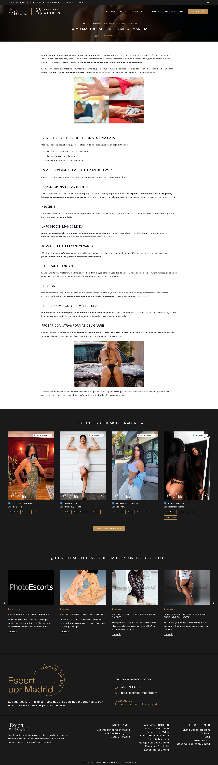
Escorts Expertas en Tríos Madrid (83, 614)
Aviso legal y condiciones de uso (123, 762)
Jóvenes (37, 512)
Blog (207, 737)
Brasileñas (66, 512)
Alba (170, 503)
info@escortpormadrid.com (139, 693)
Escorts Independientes (154, 736)
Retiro (130, 512)
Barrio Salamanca (81, 512)
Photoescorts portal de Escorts (30, 614)
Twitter (205, 733)
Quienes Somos (200, 740)
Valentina (121, 503)
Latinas (150, 512)
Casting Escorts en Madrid (193, 744)
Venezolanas (171, 517)
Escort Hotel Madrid (156, 750)
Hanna (67, 503)
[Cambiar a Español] (208, 3)
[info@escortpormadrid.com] (118, 693)
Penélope (17, 503)
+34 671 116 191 (131, 687)
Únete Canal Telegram (196, 730)
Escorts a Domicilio (157, 746)
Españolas (26, 512)
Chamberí (14, 512)
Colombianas (119, 512)
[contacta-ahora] (49, 11)
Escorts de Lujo (89, 23)
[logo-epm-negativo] (17, 11)
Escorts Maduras (158, 739)
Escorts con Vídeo (158, 732)
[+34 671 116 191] (118, 687)
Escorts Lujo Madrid (156, 728)
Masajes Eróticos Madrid (154, 743)
